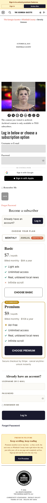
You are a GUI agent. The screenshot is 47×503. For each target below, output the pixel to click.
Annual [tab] (31, 237)
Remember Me (10, 187)
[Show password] (43, 161)
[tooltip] (9, 115)
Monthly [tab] (11, 237)
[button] (23, 178)
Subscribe (35, 6)
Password (5, 155)
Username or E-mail (10, 143)
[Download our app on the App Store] (40, 12)
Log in (37, 220)
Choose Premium (23, 350)
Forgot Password (8, 205)
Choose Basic (23, 292)
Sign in (12, 6)
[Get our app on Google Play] (44, 12)
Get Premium (23, 458)
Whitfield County (23, 47)
